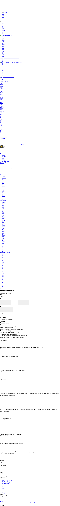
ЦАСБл (2, 70)
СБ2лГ (1, 119)
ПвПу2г (3, 28)
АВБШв (1, 104)
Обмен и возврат (5, 12)
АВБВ (2, 36)
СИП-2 (1, 115)
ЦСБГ (2, 75)
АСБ (2, 269)
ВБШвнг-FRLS (2, 112)
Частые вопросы (4, 160)
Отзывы (3, 17)
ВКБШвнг (3, 56)
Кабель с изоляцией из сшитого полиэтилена (17, 21)
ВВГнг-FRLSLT (3, 219)
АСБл (2, 63)
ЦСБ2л (2, 278)
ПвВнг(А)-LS (2, 92)
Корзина (22, 144)
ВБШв (2, 216)
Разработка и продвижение (40, 502)
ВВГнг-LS (1, 97)
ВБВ (2, 52)
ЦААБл (3, 71)
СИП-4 (2, 61)
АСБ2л (1, 129)
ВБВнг (2, 53)
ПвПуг (2, 184)
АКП (0, 130)
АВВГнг (3, 51)
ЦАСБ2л (1, 126)
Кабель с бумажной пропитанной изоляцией (16, 62)
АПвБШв (1, 87)
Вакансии (4, 11)
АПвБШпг (1, 86)
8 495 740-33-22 (2, 162)
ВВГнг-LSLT (3, 46)
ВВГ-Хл (3, 45)
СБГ (0, 121)
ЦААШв (3, 259)
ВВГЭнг (3, 47)
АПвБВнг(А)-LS (2, 84)
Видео (2, 486)
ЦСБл (1, 128)
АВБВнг (1, 100)
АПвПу (2, 31)
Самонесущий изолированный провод (14, 58)
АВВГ (1, 113)
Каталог (3, 16)
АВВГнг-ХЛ (1, 94)
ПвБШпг (3, 26)
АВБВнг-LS (3, 54)
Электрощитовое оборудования (4, 81)
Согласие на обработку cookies (29, 502)
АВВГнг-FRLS (3, 201)
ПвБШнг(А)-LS (3, 30)
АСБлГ (2, 64)
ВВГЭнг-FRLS (2, 109)
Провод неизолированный (10, 77)
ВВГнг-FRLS (3, 44)
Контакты (4, 13)
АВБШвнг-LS (3, 38)
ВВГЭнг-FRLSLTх (4, 49)
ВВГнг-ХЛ (1, 101)
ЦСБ (2, 73)
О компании (3, 155)
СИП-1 (2, 59)
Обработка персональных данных (13, 502)
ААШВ (2, 69)
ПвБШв (3, 27)
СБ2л (2, 68)
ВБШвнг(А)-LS (3, 40)
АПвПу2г (3, 25)
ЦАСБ (2, 72)
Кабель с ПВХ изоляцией (10, 35)
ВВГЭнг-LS (3, 48)
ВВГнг (2, 43)
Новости (3, 159)
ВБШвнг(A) (3, 39)
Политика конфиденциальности (21, 502)
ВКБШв (3, 242)
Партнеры (3, 15)
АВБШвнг (3, 37)
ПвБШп (3, 182)
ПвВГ (2, 33)
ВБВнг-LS (1, 98)
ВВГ (2, 42)
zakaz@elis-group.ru (6, 162)
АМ (2, 79)
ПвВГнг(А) (3, 185)
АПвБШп (3, 23)
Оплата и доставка (4, 156)
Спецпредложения (2, 138)
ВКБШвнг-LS (2, 105)
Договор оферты (35, 502)
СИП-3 (2, 60)
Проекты (3, 14)
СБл (2, 67)
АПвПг (2, 32)
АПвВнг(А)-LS (2, 82)
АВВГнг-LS (3, 41)
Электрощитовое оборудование (5, 161)
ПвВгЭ (2, 180)
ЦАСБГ (1, 124)
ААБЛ (2, 65)
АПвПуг (1, 93)
